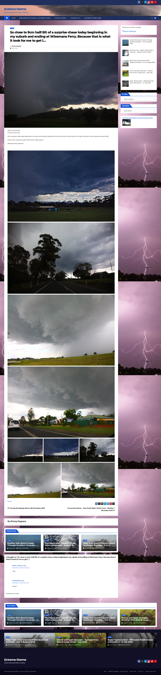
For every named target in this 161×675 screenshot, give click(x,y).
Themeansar (33, 671)
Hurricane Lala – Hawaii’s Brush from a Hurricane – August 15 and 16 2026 (60, 545)
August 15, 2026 (90, 623)
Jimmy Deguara (16, 46)
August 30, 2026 (14, 623)
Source (10, 501)
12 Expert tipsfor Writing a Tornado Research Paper (137, 118)
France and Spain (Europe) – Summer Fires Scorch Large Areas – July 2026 (135, 620)
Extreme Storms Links (93, 18)
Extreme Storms (15, 9)
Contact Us (75, 18)
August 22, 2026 (52, 623)
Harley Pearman (23, 548)
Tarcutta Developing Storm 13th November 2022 (27, 508)
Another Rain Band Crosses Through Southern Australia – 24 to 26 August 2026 (23, 545)
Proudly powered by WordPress (12, 671)
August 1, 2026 (128, 623)
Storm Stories (60, 18)
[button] (152, 18)
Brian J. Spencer (17, 565)
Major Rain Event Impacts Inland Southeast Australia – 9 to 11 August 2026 (99, 545)
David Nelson (16, 580)
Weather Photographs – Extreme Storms (35, 18)
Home (13, 18)
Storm (12, 28)
